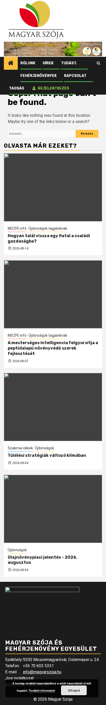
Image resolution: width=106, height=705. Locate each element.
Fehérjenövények (38, 76)
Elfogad (74, 690)
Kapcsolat (75, 76)
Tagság (16, 88)
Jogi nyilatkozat (19, 678)
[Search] (98, 63)
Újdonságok (44, 448)
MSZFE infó (17, 228)
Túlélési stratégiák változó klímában (47, 455)
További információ (42, 690)
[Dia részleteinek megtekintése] (53, 49)
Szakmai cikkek (20, 448)
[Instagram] (90, 63)
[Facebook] (80, 63)
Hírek (48, 63)
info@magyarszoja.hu (42, 672)
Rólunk (27, 63)
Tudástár (71, 63)
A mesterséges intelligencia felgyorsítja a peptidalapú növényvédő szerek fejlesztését (53, 348)
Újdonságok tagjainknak (48, 228)
